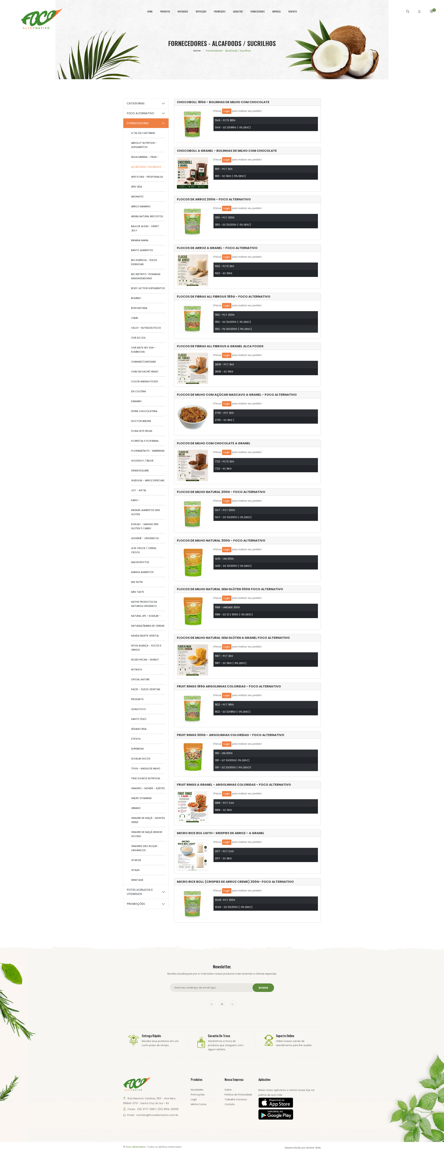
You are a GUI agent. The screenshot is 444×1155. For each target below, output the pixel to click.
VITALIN (135, 870)
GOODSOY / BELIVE (142, 460)
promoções (219, 11)
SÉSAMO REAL (139, 729)
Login (227, 111)
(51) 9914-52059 (168, 1109)
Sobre (228, 1089)
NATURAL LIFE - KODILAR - (146, 616)
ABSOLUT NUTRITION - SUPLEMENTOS (144, 145)
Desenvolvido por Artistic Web (303, 1147)
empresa (276, 11)
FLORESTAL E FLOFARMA (144, 441)
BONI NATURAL (139, 308)
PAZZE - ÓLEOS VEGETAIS (145, 689)
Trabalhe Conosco (236, 1099)
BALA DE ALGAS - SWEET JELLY (145, 228)
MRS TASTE (137, 592)
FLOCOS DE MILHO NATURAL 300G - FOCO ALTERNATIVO (221, 540)
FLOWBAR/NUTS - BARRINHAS (148, 450)
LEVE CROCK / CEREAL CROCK (143, 550)
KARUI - (135, 500)
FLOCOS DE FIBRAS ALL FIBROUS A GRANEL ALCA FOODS (220, 346)
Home (197, 50)
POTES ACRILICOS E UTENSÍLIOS (140, 892)
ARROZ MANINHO (141, 206)
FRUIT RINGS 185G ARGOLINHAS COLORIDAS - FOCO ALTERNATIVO (229, 686)
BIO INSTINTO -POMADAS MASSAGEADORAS (145, 276)
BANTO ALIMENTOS (142, 250)
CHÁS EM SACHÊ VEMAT (145, 371)
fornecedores (257, 11)
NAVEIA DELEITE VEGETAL (145, 635)
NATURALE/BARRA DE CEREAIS (148, 626)
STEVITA (135, 739)
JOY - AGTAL (138, 490)
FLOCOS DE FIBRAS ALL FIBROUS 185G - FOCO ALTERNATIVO (223, 296)
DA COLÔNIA (138, 391)
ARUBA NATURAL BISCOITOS (147, 216)
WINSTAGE (137, 880)
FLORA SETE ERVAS (141, 431)
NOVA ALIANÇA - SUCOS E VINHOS (146, 647)
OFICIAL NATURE (140, 679)
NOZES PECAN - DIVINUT (145, 659)
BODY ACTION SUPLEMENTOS (148, 288)
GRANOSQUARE (140, 470)
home (150, 11)
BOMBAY (136, 298)
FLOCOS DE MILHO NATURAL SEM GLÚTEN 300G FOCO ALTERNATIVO (230, 589)
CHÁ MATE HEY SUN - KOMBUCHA (143, 350)
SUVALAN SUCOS (140, 758)
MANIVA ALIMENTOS (142, 572)
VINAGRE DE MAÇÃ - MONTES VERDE (148, 820)
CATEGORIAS (135, 103)
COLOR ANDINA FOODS (144, 381)
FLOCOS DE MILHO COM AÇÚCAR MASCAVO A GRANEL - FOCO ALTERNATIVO (237, 395)
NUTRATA (136, 669)
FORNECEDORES (138, 123)
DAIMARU (136, 401)
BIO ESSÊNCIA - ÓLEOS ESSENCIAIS (144, 262)
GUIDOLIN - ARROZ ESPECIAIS (147, 480)
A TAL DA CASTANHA (143, 133)
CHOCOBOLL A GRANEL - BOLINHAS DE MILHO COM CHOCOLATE (227, 151)
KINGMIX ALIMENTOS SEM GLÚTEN (145, 512)
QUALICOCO (138, 709)
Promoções (198, 1094)
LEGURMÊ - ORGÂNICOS (145, 538)
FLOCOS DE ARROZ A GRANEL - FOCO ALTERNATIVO (217, 248)
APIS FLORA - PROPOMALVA (147, 176)
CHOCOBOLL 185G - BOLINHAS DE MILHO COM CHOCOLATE (223, 102)
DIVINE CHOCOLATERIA (144, 411)
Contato (230, 1104)
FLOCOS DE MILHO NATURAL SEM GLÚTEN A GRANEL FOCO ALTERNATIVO (233, 638)
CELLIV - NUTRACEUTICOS (146, 328)
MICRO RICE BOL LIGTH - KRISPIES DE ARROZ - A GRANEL (220, 833)
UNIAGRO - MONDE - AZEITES (148, 788)
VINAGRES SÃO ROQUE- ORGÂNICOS (144, 848)
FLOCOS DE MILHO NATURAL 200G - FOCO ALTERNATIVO (221, 492)
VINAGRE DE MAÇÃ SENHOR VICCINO (146, 834)
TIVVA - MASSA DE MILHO (145, 768)
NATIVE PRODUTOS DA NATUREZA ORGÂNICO (144, 604)
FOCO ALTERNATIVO (140, 113)
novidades (183, 11)
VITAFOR (136, 860)
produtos (165, 11)
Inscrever (263, 987)
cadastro (238, 11)
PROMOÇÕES (136, 904)
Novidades (197, 1089)
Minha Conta (198, 1104)
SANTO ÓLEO (138, 719)
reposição (201, 11)
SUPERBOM (137, 748)
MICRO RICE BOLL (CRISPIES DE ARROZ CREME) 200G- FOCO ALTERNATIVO (235, 882)
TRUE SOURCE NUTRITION (145, 778)
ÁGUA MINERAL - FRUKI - (145, 157)
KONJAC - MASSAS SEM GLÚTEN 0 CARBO (144, 526)
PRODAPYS (137, 699)
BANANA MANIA (139, 240)
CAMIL (134, 318)
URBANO (136, 808)
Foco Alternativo (136, 1147)
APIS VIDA (136, 186)
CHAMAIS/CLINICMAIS (143, 361)
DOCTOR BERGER (141, 421)
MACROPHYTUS (140, 562)
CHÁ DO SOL (138, 337)
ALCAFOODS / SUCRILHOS (146, 167)
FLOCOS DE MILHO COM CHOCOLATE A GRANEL (213, 443)
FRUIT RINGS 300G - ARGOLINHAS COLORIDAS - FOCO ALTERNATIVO (230, 735)
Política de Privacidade (238, 1094)
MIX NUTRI (137, 582)
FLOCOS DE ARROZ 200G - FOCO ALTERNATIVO (214, 199)
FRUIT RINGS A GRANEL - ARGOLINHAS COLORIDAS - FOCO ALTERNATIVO (234, 785)
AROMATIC (137, 196)
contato (292, 11)
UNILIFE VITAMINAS (141, 798)
